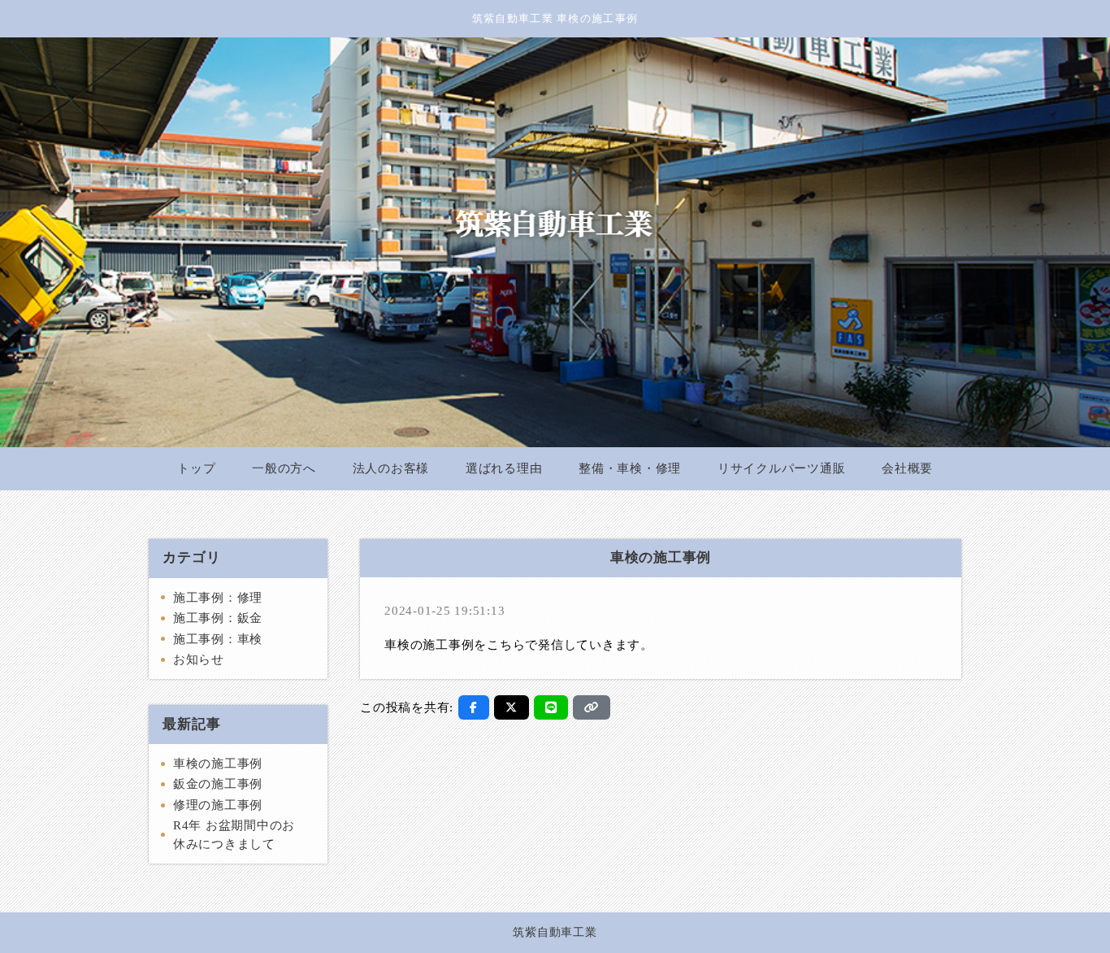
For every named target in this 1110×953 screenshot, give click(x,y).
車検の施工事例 (217, 763)
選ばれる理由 (504, 468)
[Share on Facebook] (473, 707)
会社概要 (907, 468)
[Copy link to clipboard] (591, 707)
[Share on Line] (551, 707)
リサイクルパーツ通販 (782, 468)
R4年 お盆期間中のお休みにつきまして (234, 835)
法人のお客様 (391, 468)
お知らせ (198, 659)
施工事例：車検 (217, 639)
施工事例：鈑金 (217, 617)
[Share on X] (511, 707)
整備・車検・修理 (630, 468)
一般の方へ (284, 468)
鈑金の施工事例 (217, 783)
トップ (196, 468)
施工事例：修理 (217, 597)
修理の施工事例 (217, 805)
